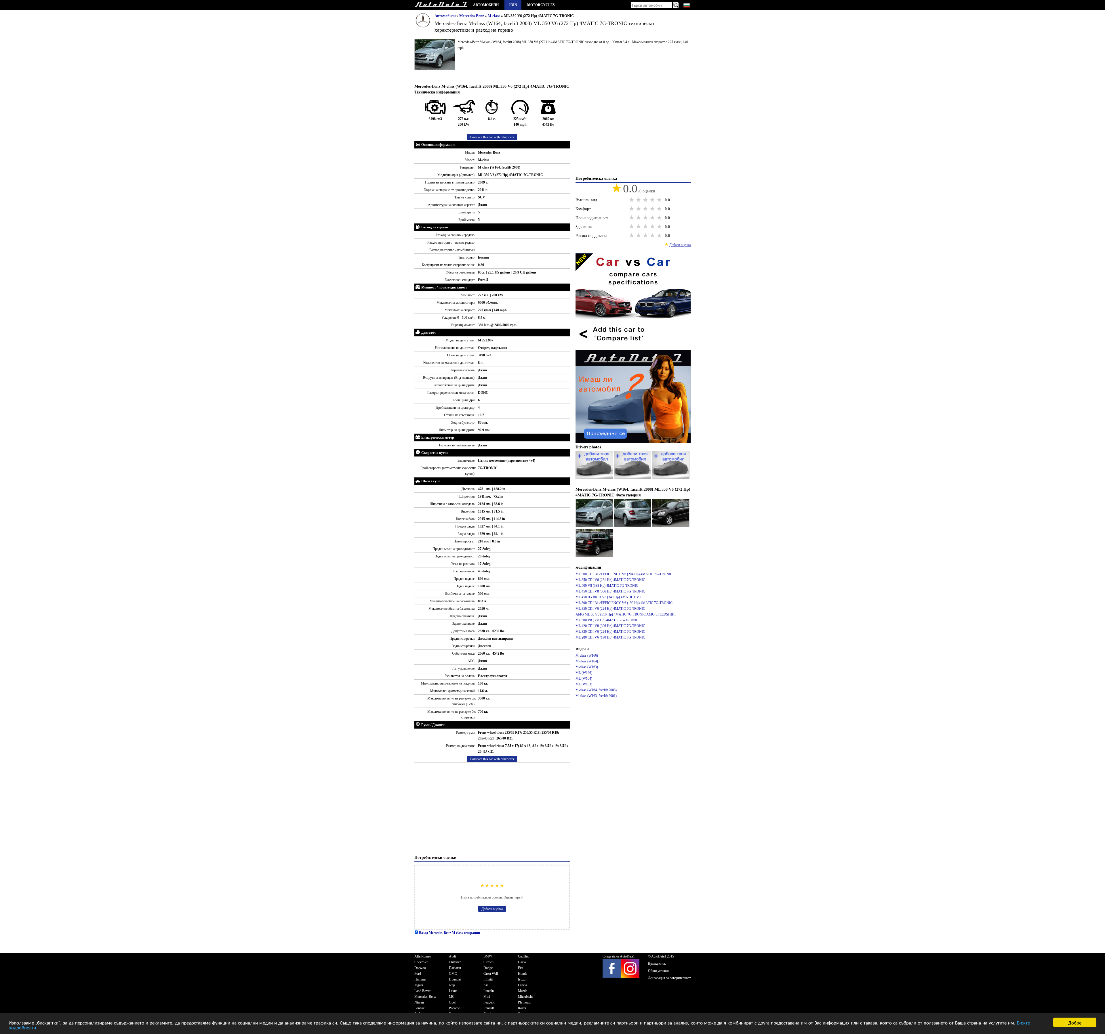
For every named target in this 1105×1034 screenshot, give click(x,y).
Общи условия (658, 971)
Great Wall (490, 974)
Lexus (453, 991)
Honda (522, 974)
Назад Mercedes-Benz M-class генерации (449, 933)
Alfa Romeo (422, 956)
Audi (452, 956)
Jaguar (418, 985)
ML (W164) (584, 678)
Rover (522, 1008)
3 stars (646, 200)
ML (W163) (584, 684)
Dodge (488, 968)
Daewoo (420, 968)
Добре (1074, 1022)
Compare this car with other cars (492, 137)
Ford (417, 974)
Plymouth (524, 1002)
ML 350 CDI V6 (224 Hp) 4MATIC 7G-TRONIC (610, 609)
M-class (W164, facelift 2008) (596, 690)
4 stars (652, 200)
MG (452, 997)
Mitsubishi (525, 997)
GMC (453, 974)
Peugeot (488, 1002)
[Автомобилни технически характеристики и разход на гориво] (440, 5)
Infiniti (488, 979)
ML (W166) (584, 673)
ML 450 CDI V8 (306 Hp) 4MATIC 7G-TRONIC (610, 591)
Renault (488, 1008)
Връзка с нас (657, 964)
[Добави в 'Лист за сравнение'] (633, 347)
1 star (632, 200)
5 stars (659, 200)
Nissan (419, 1002)
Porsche (454, 1008)
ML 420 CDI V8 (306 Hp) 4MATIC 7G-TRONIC (610, 626)
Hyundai (455, 979)
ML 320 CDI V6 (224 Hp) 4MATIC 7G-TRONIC (610, 632)
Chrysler (455, 962)
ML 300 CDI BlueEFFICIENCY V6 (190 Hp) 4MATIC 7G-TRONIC (624, 603)
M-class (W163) (587, 667)
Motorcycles (541, 5)
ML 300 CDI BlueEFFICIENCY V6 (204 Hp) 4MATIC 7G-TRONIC (624, 574)
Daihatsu (455, 968)
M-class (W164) (587, 661)
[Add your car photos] (595, 478)
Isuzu (521, 979)
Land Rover (422, 991)
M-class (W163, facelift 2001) (596, 696)
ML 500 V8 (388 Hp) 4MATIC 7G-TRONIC (607, 586)
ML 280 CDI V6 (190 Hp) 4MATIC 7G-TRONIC (610, 637)
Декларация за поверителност (669, 978)
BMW (487, 956)
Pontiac (419, 1008)
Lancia (522, 985)
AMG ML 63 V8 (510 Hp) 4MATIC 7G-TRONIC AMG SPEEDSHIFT (626, 614)
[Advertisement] (492, 809)
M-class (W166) (587, 655)
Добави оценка (492, 909)
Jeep (452, 985)
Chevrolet (421, 962)
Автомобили (486, 5)
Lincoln (488, 991)
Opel (452, 1002)
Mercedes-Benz (472, 16)
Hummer (420, 979)
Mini (486, 997)
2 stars (639, 200)
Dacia (522, 962)
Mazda (522, 991)
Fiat (520, 968)
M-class (494, 16)
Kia (485, 985)
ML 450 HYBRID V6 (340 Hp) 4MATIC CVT (608, 597)
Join (513, 5)
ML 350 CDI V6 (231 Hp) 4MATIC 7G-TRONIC (610, 580)
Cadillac (523, 956)
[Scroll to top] (1054, 1013)
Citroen (488, 962)
